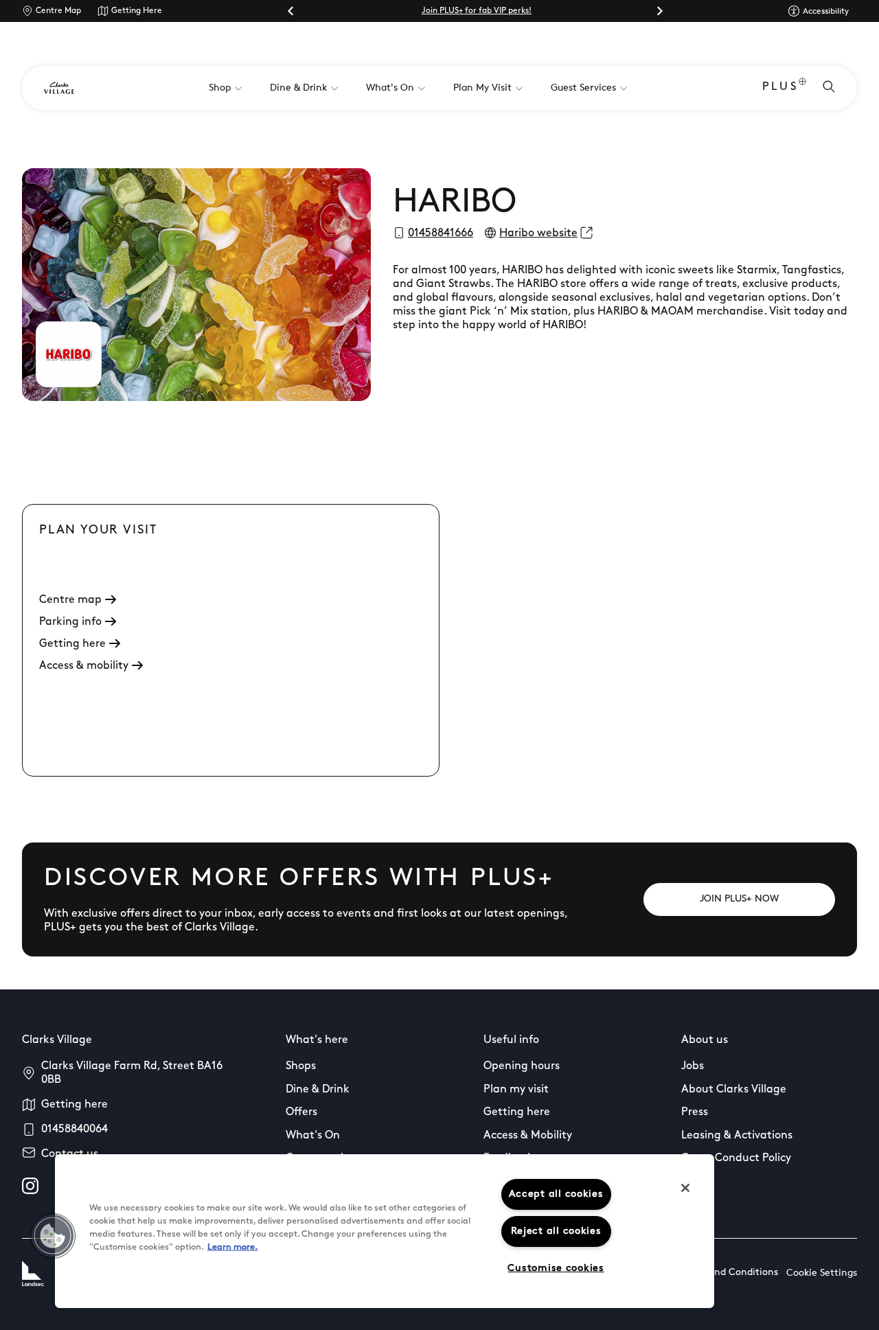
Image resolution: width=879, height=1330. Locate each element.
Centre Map (58, 11)
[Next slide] (659, 11)
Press (694, 1112)
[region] (384, 1231)
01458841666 (440, 233)
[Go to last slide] (291, 11)
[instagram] (30, 1186)
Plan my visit (516, 1089)
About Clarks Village (733, 1089)
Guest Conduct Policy (736, 1158)
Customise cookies (555, 1268)
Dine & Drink (318, 1089)
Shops (301, 1066)
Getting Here (136, 11)
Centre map (70, 600)
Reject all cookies (556, 1231)
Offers (301, 1112)
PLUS (780, 87)
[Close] (685, 1188)
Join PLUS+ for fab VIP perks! (477, 11)
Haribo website (538, 233)
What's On (313, 1135)
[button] (53, 1236)
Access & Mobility (527, 1135)
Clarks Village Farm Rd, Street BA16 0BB (131, 1073)
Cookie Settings (821, 1273)
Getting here (72, 644)
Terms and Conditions (729, 1273)
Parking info (70, 622)
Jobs (692, 1066)
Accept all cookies (556, 1194)
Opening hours (521, 1066)
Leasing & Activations (736, 1135)
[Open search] (829, 87)
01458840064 (74, 1129)
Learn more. (232, 1247)
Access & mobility (83, 666)
